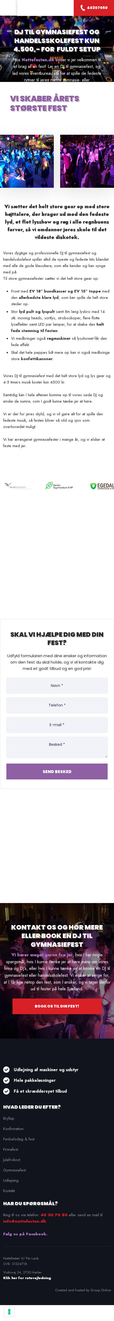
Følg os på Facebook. (25, 1234)
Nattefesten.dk (38, 60)
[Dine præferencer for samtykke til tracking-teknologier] (9, 1312)
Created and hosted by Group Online (83, 1290)
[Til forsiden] (45, 8)
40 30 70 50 (54, 1215)
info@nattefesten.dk (24, 1221)
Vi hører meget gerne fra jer (42, 955)
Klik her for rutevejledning (27, 1277)
